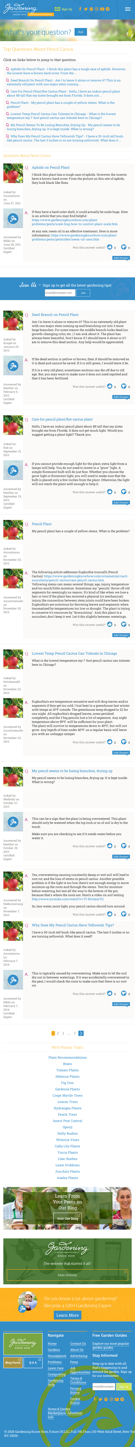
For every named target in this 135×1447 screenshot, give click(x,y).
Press (74, 1362)
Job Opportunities (80, 1370)
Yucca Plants (67, 1152)
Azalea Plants (67, 1178)
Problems (55, 1362)
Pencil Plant (42, 523)
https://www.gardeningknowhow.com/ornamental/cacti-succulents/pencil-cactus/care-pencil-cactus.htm (80, 578)
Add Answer (121, 258)
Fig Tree (67, 1083)
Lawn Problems (68, 1165)
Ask (80, 32)
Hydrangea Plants (67, 1108)
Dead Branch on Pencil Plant (55, 314)
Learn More (67, 1315)
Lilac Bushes (67, 1159)
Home (52, 1343)
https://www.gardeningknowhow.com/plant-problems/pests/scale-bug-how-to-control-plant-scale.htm (75, 222)
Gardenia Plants (67, 1089)
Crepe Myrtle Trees (67, 1095)
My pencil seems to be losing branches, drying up (72, 770)
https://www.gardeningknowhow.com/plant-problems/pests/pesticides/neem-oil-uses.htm (75, 237)
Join (83, 292)
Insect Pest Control (67, 1121)
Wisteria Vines (67, 1140)
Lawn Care (55, 1368)
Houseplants (57, 1356)
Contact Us (78, 1343)
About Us (76, 1350)
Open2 (67, 1127)
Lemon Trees (67, 1102)
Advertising (78, 1356)
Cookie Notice (75, 1401)
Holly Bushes (67, 1133)
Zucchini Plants (67, 1171)
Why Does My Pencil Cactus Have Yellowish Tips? (73, 925)
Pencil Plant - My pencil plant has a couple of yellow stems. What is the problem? (61, 105)
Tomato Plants (67, 1070)
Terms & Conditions (78, 1380)
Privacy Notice (75, 1390)
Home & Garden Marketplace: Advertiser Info (65, 1413)
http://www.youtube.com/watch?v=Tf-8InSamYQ (68, 899)
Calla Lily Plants (67, 1146)
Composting (57, 1374)
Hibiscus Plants (67, 1076)
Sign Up (124, 1386)
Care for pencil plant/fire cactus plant (62, 419)
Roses (67, 1064)
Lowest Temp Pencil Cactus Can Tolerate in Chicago (74, 653)
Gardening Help (55, 1382)
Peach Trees (67, 1114)
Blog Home (12, 1362)
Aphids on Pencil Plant (51, 167)
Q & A (33, 1362)
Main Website (67, 1275)
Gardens (54, 1350)
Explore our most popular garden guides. (110, 1345)
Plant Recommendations (68, 1057)
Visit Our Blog (67, 1218)
